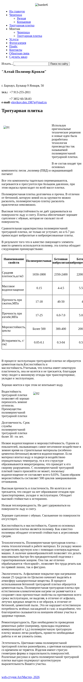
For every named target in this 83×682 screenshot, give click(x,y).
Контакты (15, 49)
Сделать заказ (18, 56)
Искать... (7, 63)
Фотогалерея (17, 42)
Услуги (14, 39)
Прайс (13, 46)
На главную (17, 11)
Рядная (21, 18)
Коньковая (24, 22)
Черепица (15, 15)
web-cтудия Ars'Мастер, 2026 (21, 677)
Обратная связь (19, 53)
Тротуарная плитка (21, 25)
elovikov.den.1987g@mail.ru (29, 102)
